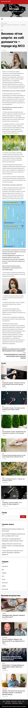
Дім (2, 30)
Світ (3, 576)
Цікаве (4, 586)
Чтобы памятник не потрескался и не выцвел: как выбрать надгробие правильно (12, 552)
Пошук (4, 513)
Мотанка (14, 8)
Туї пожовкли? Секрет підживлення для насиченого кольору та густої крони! (14, 421)
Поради (4, 573)
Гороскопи (5, 566)
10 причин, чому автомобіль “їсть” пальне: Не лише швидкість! (14, 492)
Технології (5, 582)
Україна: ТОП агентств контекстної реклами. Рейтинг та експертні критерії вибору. (13, 545)
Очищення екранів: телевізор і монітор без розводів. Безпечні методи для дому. (14, 372)
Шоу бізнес (5, 589)
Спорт (3, 579)
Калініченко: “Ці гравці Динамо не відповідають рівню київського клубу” (12, 540)
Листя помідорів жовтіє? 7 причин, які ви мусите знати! (14, 469)
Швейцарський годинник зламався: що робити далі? (13, 530)
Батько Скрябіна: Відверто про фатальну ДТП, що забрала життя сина (13, 535)
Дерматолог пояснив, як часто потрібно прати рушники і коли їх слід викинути (14, 348)
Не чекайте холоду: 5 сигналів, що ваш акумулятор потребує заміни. (14, 398)
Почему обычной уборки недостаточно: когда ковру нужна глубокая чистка (14, 445)
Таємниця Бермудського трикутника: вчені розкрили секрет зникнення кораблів (15, 355)
